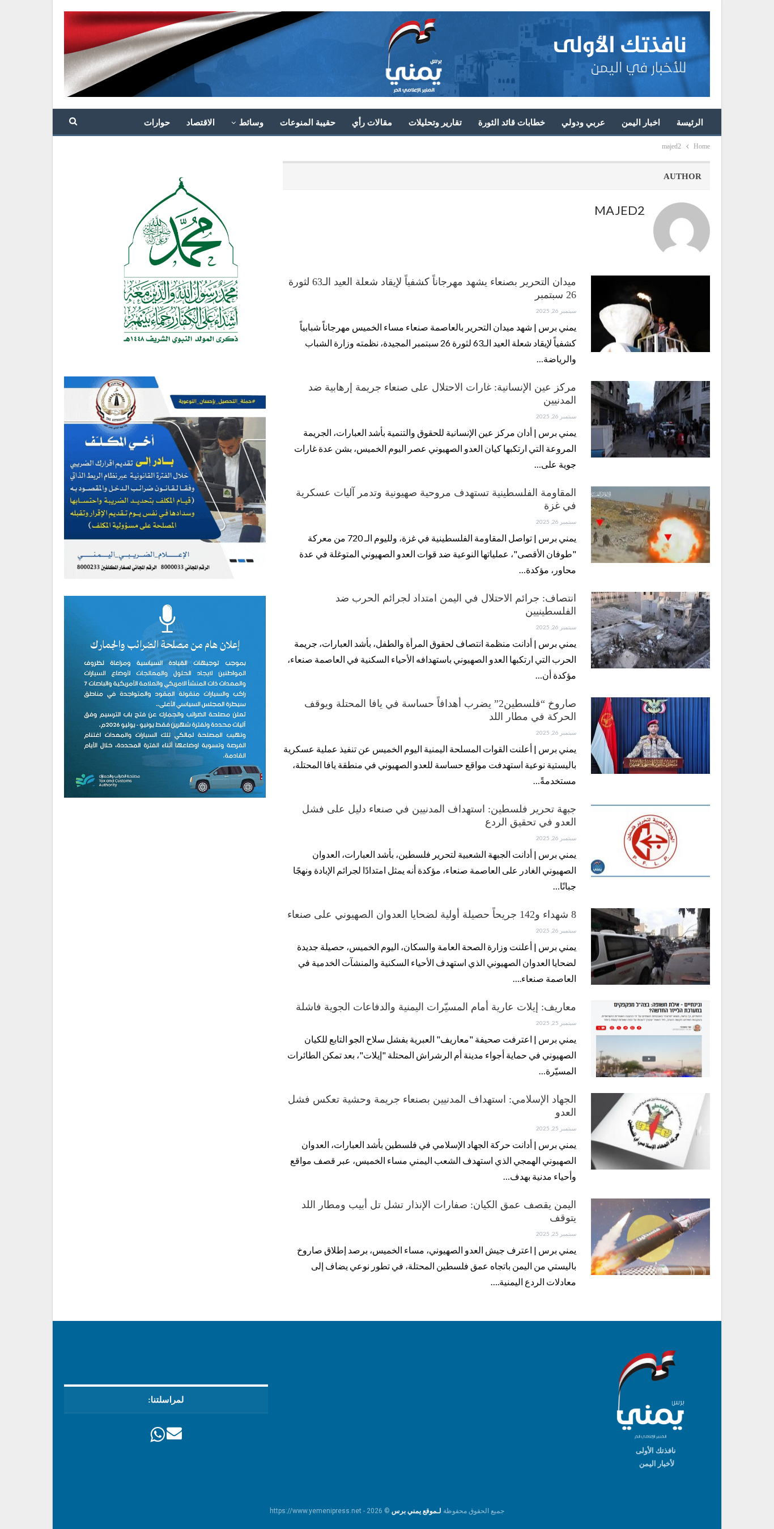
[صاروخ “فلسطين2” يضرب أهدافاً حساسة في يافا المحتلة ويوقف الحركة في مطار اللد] (650, 735)
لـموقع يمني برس (416, 1511)
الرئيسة (690, 122)
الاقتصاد (200, 122)
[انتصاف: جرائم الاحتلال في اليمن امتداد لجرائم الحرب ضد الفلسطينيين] (650, 630)
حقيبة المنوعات (307, 122)
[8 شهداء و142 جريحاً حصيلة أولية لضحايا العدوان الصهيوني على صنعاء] (650, 946)
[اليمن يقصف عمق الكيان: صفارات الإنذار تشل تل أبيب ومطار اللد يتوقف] (650, 1236)
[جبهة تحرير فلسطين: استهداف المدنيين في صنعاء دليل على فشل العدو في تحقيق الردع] (650, 841)
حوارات (157, 122)
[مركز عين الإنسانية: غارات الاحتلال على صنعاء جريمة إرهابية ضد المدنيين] (650, 419)
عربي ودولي (583, 122)
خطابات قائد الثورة (511, 122)
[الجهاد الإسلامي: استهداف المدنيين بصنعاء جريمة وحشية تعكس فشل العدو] (650, 1131)
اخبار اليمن (641, 122)
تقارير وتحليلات (435, 122)
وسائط (251, 122)
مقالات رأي (372, 122)
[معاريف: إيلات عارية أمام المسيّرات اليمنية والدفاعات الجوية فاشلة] (650, 1039)
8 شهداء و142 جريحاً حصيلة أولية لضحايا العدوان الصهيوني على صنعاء (431, 914)
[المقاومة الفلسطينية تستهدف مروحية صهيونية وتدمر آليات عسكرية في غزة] (650, 524)
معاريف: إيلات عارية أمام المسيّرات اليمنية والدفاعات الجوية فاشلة (436, 1007)
